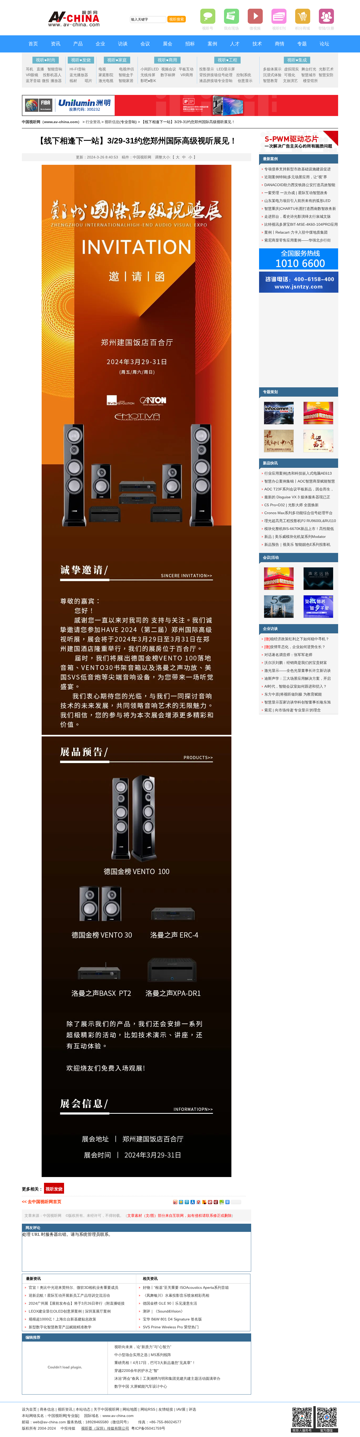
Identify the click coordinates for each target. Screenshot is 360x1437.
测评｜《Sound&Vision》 (163, 1311)
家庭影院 (106, 75)
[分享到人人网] (192, 1202)
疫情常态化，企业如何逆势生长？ (294, 647)
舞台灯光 (308, 69)
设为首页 (29, 1409)
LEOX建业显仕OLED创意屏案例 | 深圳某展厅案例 (70, 1311)
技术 (257, 43)
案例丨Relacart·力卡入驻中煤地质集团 (296, 232)
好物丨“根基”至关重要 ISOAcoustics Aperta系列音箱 (186, 1287)
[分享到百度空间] (221, 1202)
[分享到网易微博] (198, 1202)
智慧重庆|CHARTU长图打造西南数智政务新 (300, 208)
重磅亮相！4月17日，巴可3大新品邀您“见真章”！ (155, 1363)
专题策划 (270, 392)
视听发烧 (54, 1189)
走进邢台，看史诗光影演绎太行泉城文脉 (297, 216)
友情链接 (165, 1409)
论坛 (324, 43)
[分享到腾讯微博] (186, 1202)
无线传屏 (147, 75)
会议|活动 (271, 557)
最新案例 (270, 159)
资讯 (55, 43)
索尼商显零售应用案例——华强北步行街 (297, 240)
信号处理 (225, 75)
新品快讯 (270, 463)
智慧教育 (270, 81)
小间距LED (149, 69)
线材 (73, 81)
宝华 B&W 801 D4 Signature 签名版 (172, 1319)
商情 (279, 43)
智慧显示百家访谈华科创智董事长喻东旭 (297, 702)
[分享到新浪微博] (175, 1202)
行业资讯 (93, 122)
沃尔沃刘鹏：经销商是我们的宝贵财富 (295, 662)
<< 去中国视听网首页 (41, 1201)
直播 (40, 69)
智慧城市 (308, 75)
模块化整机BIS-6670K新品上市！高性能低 (299, 529)
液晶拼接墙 (208, 81)
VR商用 (187, 75)
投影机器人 (52, 75)
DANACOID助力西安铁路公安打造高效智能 (299, 185)
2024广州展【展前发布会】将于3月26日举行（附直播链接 (77, 1303)
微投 (45, 81)
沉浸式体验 (272, 75)
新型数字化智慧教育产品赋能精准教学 (60, 1327)
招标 (190, 43)
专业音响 (225, 81)
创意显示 (245, 81)
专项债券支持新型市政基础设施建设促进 (297, 169)
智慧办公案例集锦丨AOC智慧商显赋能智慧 (299, 481)
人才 (235, 43)
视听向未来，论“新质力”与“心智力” (142, 1347)
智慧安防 (326, 75)
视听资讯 (65, 1409)
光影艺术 (326, 69)
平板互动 (186, 69)
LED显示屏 (226, 69)
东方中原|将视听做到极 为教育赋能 (293, 694)
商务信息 (47, 1409)
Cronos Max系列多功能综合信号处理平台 (298, 513)
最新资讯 (33, 1278)
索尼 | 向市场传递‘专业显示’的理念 (292, 710)
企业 (100, 43)
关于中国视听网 (106, 1409)
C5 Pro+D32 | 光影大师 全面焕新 (291, 505)
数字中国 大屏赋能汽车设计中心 (140, 1386)
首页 (33, 43)
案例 (212, 43)
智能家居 (126, 81)
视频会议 (168, 69)
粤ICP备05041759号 (148, 1428)
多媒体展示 (272, 69)
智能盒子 (126, 75)
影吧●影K (148, 81)
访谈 (123, 43)
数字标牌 (167, 75)
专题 (302, 43)
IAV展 (181, 1409)
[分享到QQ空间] (181, 1202)
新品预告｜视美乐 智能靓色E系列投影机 (297, 544)
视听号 (207, 28)
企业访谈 (270, 628)
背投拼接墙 (208, 75)
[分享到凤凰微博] (210, 1202)
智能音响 (54, 69)
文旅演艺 (290, 81)
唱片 (88, 81)
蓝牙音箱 (33, 81)
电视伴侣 (126, 69)
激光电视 (106, 81)
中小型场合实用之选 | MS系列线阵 (142, 1355)
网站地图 (130, 1409)
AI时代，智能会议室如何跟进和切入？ (295, 686)
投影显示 (206, 69)
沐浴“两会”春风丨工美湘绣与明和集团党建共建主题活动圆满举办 (167, 1378)
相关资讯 (150, 1278)
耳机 (29, 69)
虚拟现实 (291, 69)
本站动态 (83, 1409)
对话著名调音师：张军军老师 (288, 655)
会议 (145, 43)
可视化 (289, 75)
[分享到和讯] (215, 1202)
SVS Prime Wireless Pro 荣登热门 (171, 1327)
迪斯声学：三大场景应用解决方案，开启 (297, 678)
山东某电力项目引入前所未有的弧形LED (297, 201)
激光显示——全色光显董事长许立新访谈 (297, 670)
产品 (78, 43)
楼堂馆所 (310, 81)
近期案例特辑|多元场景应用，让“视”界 (295, 177)
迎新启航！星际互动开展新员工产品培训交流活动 (69, 1295)
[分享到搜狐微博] (204, 1202)
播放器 (56, 81)
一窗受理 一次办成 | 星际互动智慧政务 (296, 193)
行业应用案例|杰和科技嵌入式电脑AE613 (298, 473)
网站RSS (147, 1409)
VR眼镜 (32, 75)
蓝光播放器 (79, 75)
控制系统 (243, 75)
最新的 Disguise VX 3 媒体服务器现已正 (297, 497)
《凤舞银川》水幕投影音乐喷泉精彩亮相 (176, 1295)
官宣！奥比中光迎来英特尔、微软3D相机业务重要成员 (73, 1287)
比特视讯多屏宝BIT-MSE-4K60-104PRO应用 (301, 224)
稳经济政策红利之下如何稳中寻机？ (296, 639)
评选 (192, 1409)
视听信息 (112, 122)
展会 (167, 43)
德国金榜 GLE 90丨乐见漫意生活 (170, 1303)
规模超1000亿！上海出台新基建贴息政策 (62, 1319)
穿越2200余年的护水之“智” (136, 1370)
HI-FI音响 (77, 69)
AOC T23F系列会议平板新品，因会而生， (299, 489)
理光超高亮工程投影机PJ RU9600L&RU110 (300, 521)
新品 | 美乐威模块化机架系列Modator (295, 536)
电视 (102, 69)
